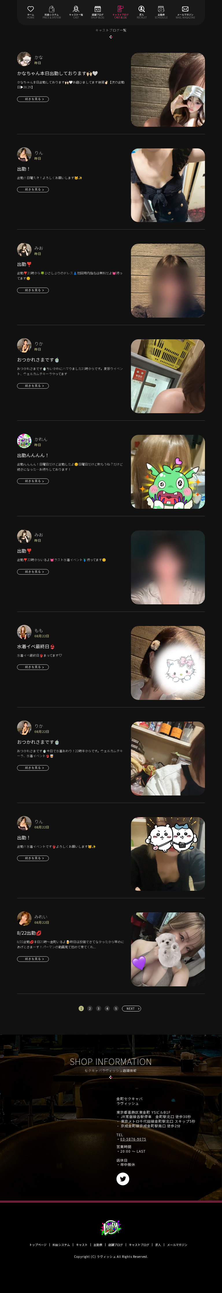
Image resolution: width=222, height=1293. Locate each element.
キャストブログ (139, 1244)
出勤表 (98, 1244)
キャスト (82, 1244)
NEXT (131, 1008)
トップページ (38, 1244)
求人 (158, 1244)
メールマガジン (177, 1244)
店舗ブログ (115, 1244)
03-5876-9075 (133, 1139)
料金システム (61, 1244)
